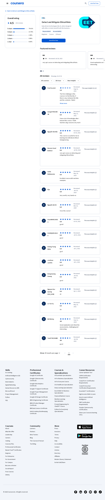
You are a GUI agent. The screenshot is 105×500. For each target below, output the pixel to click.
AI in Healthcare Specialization (64, 385)
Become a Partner (10, 466)
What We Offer (9, 432)
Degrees (8, 453)
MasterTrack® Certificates (13, 450)
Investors (57, 432)
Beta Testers (34, 435)
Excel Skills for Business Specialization (62, 392)
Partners (32, 432)
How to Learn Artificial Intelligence (85, 398)
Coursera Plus (9, 444)
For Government (10, 459)
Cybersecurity (9, 379)
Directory (57, 453)
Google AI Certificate (36, 375)
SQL (6, 400)
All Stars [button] (58, 81)
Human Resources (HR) (12, 388)
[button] (50, 353)
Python (7, 397)
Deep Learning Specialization (63, 388)
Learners (32, 429)
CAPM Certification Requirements (85, 377)
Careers (7, 438)
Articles (57, 450)
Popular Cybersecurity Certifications (86, 409)
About (7, 429)
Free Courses (9, 472)
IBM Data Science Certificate (38, 408)
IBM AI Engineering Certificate (39, 400)
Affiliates (57, 456)
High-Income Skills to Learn (87, 394)
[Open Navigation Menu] (7, 3)
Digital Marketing (10, 385)
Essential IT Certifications (87, 391)
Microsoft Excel (10, 391)
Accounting (8, 373)
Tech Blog (33, 444)
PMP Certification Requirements (84, 403)
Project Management (11, 394)
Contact (57, 447)
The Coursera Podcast (37, 441)
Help (56, 441)
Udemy (7, 475)
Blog (31, 438)
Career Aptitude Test (85, 373)
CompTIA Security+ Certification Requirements (87, 387)
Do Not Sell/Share (60, 462)
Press (56, 429)
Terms (57, 435)
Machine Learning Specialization (60, 400)
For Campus (9, 462)
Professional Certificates (13, 447)
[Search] (85, 3)
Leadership (8, 435)
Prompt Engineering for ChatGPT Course (62, 405)
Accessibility (58, 444)
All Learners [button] (45, 81)
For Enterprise (9, 456)
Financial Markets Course (62, 396)
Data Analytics (9, 382)
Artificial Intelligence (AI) (12, 376)
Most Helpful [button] (72, 81)
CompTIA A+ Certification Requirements (86, 382)
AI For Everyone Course (62, 382)
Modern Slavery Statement (63, 459)
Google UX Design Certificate (39, 397)
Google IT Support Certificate (39, 389)
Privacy (57, 438)
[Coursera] (17, 3)
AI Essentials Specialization (63, 375)
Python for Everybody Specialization (61, 410)
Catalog (7, 441)
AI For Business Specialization (64, 379)
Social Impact (9, 469)
